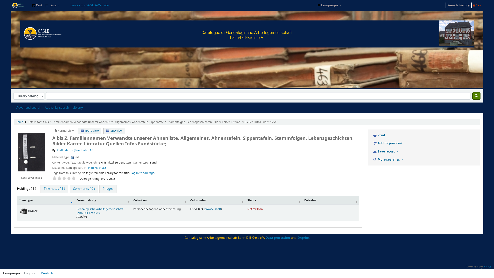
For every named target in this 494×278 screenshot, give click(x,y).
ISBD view (115, 131)
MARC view (91, 131)
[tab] (54, 189)
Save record (386, 151)
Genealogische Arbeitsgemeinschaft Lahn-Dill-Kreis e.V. (20, 5)
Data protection (278, 238)
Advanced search (28, 107)
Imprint (304, 238)
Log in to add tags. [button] (143, 173)
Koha (487, 267)
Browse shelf (212, 209)
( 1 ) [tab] (26, 188)
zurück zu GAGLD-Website (89, 5)
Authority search (57, 107)
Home (19, 122)
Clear (478, 5)
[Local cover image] (31, 152)
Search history (458, 5)
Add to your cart (390, 143)
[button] (37, 5)
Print (381, 135)
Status (251, 200)
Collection (140, 200)
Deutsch (47, 273)
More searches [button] (389, 159)
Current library (86, 200)
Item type (26, 200)
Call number (198, 200)
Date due (310, 200)
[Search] (476, 96)
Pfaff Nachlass (97, 168)
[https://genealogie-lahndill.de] (43, 33)
